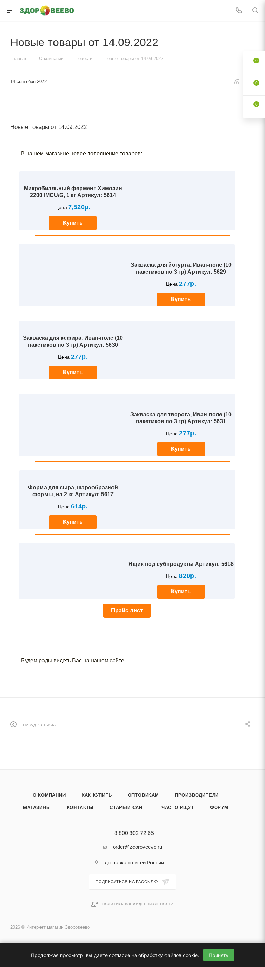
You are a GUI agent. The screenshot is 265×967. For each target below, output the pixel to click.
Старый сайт (128, 807)
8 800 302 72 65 (134, 833)
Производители (197, 795)
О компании (49, 795)
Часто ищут (177, 807)
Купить (73, 223)
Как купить (97, 795)
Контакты (80, 807)
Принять (218, 955)
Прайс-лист (127, 610)
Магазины (37, 807)
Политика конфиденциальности (138, 904)
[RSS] (236, 81)
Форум (219, 807)
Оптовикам (143, 795)
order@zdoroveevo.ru (137, 847)
